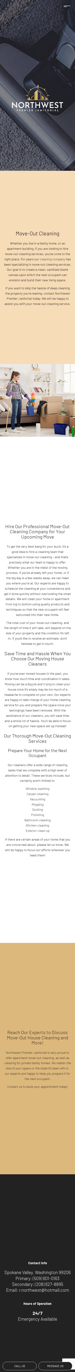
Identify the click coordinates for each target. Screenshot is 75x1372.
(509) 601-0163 (46, 1278)
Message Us (55, 1366)
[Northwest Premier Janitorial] (37, 97)
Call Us (19, 1366)
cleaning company (52, 259)
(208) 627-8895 (49, 1284)
